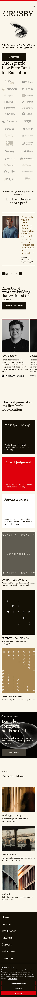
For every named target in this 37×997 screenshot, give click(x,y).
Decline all (18, 988)
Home (5, 917)
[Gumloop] (9, 129)
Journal (6, 924)
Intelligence (9, 931)
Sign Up (6, 893)
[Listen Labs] (28, 101)
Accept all (18, 993)
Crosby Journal (9, 854)
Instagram (8, 951)
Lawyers (7, 938)
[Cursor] (9, 89)
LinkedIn (7, 958)
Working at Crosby (11, 815)
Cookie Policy (12, 979)
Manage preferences (18, 983)
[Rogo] (28, 121)
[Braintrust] (28, 108)
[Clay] (9, 81)
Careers (7, 944)
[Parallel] (9, 108)
